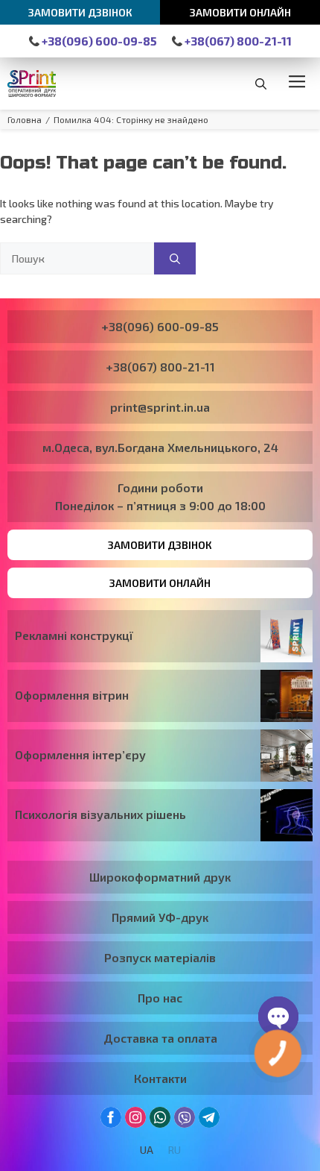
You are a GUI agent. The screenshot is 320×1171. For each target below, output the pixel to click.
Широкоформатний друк (160, 877)
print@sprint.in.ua (160, 407)
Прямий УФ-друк (160, 917)
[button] (260, 83)
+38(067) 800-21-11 (237, 41)
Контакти (160, 1078)
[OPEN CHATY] (278, 1016)
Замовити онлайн (240, 12)
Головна (24, 119)
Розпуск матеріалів (160, 957)
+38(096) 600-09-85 (98, 41)
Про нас (160, 998)
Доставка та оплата (160, 1038)
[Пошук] (175, 258)
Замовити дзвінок (80, 12)
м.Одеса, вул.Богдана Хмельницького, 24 (160, 447)
